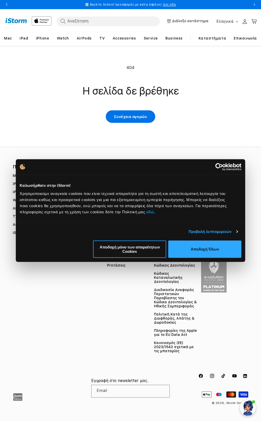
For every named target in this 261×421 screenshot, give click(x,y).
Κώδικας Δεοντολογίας (174, 265)
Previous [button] (6, 4)
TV (15, 216)
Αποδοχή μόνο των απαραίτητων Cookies (130, 249)
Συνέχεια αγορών (130, 116)
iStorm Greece (237, 403)
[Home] (16, 20)
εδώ (150, 211)
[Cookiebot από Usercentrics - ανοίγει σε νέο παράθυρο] (219, 167)
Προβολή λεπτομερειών (210, 231)
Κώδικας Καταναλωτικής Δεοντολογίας (168, 277)
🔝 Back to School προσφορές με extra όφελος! (130, 4)
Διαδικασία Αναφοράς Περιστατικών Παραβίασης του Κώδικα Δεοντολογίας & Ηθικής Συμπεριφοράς (175, 298)
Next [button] (254, 4)
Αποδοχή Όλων (205, 249)
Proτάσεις (116, 265)
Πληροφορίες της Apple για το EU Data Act (175, 332)
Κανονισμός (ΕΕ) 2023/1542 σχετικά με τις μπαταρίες (174, 347)
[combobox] (108, 21)
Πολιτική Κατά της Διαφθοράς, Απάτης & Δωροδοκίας (174, 318)
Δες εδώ (169, 4)
